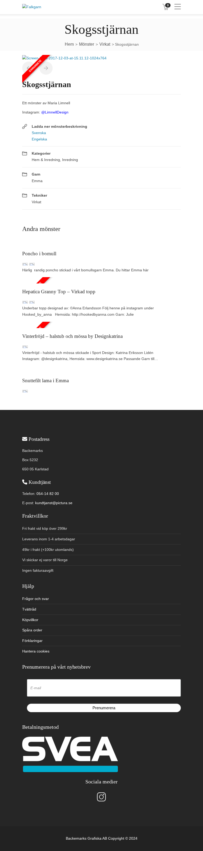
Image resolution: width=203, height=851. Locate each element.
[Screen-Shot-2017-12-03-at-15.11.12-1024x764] (64, 58)
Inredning (70, 160)
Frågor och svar (35, 599)
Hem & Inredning (46, 160)
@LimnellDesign (54, 112)
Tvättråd (29, 609)
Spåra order (32, 630)
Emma (37, 181)
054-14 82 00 (47, 493)
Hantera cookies (35, 651)
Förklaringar (32, 641)
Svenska (39, 133)
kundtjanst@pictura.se (53, 503)
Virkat (36, 202)
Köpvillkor (30, 620)
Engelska (39, 139)
